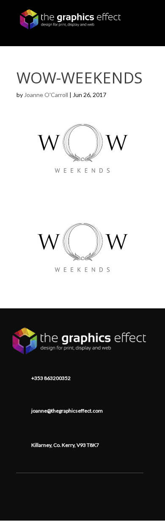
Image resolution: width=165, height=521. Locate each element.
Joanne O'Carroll (46, 94)
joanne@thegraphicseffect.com (67, 410)
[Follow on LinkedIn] (80, 485)
